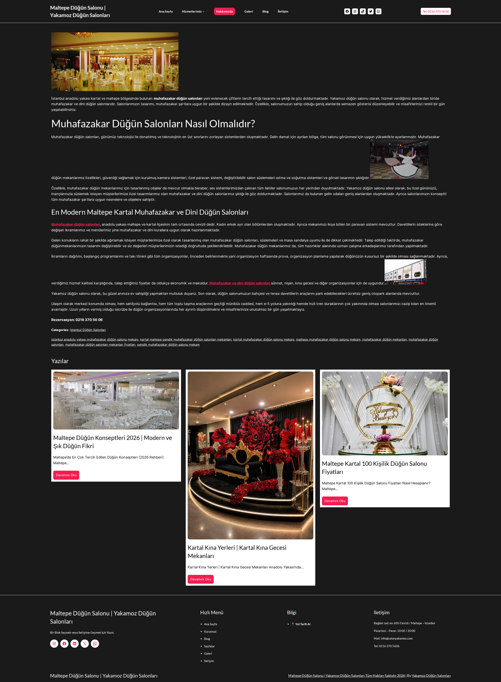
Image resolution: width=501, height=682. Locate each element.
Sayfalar (209, 646)
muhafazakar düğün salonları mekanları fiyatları (100, 344)
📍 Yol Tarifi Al (300, 624)
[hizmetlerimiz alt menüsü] (204, 11)
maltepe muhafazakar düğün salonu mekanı (328, 339)
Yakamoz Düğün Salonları (431, 675)
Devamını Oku (67, 476)
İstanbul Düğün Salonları (88, 330)
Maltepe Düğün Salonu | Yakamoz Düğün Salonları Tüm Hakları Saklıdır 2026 (346, 675)
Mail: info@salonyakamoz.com (393, 638)
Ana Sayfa (210, 624)
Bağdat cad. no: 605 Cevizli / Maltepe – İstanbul (404, 623)
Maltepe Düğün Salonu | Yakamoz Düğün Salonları (103, 675)
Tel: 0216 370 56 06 (436, 11)
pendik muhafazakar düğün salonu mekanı (168, 344)
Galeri (208, 653)
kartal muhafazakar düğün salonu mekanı (263, 339)
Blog (207, 638)
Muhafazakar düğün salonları (75, 224)
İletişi (208, 661)
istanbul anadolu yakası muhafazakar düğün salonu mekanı (94, 339)
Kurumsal (210, 631)
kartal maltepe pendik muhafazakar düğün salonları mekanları (186, 339)
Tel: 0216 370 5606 (386, 646)
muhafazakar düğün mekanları (384, 339)
